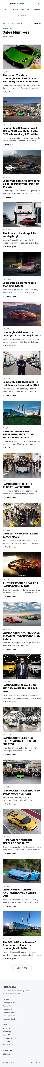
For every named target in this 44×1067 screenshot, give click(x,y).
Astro (39, 1063)
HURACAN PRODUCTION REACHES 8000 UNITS (17, 842)
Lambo (16, 3)
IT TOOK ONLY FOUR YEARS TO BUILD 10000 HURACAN (21, 792)
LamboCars (9, 987)
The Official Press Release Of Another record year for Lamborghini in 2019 (20, 945)
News (15, 10)
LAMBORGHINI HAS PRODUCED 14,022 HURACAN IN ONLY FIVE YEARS (21, 635)
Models (7, 10)
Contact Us (7, 1035)
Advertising (7, 1032)
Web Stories (26, 10)
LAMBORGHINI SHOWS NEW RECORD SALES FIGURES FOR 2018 (20, 688)
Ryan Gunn (9, 92)
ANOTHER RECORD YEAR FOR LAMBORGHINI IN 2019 (20, 585)
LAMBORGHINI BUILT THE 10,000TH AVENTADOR (18, 486)
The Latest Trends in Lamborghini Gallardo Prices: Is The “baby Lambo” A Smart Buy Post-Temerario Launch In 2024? (22, 81)
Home (5, 24)
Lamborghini (7, 1009)
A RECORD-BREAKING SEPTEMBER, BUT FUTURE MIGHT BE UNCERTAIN (18, 434)
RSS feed (6, 1054)
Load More (22, 968)
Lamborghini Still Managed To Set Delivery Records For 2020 (21, 383)
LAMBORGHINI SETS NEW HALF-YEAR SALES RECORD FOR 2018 (19, 741)
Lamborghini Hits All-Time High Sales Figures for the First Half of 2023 (21, 183)
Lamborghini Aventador (11, 1012)
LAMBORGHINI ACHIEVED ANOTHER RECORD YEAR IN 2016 (19, 892)
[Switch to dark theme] (39, 4)
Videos (37, 10)
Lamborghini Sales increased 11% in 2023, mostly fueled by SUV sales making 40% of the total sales (20, 133)
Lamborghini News (17, 24)
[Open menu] (5, 4)
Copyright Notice (9, 1038)
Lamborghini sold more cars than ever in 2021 (19, 284)
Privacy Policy (8, 1045)
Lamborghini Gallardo (11, 1019)
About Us (6, 1028)
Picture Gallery (8, 1006)
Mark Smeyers (10, 247)
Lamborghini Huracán (10, 1016)
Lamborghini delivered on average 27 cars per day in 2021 (22, 334)
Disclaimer (6, 1041)
